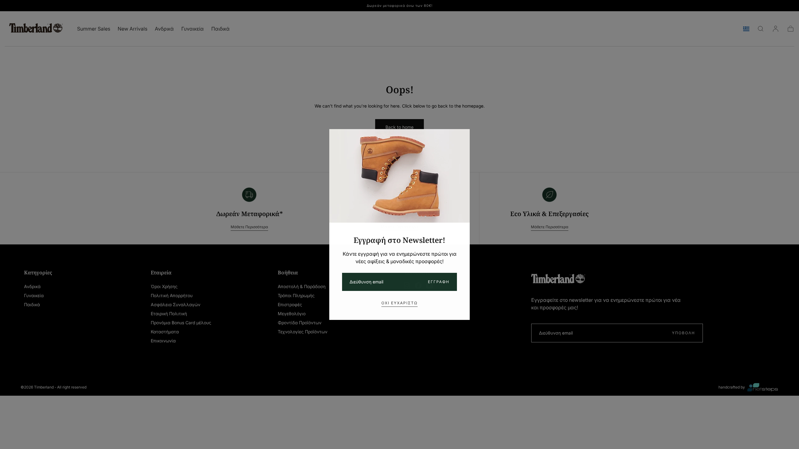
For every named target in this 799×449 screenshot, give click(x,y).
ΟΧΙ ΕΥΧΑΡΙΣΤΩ (399, 303)
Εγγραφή (438, 281)
